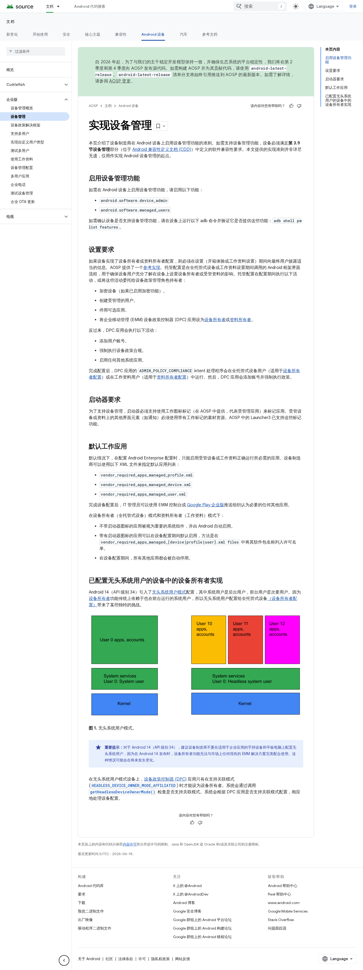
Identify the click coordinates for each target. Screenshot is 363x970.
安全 (66, 34)
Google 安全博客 (187, 911)
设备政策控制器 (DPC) (165, 779)
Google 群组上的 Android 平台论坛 (202, 919)
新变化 (12, 34)
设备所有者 (215, 319)
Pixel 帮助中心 (279, 894)
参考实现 (151, 267)
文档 (50, 6)
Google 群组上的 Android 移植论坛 (202, 936)
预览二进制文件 (91, 911)
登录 (353, 6)
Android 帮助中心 (282, 885)
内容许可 (130, 844)
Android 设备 (153, 34)
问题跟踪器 (277, 928)
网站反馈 (182, 959)
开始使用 (40, 34)
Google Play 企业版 (205, 505)
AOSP (93, 105)
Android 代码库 (91, 885)
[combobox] (260, 6)
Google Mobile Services (287, 911)
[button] (31, 84)
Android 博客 (184, 902)
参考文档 (209, 34)
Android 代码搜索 (89, 6)
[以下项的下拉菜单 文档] (60, 6)
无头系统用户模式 (169, 592)
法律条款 (125, 959)
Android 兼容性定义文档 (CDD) (161, 149)
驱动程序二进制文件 (94, 928)
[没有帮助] (299, 106)
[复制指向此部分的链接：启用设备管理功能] (145, 179)
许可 (142, 959)
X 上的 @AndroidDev (190, 894)
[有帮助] (291, 106)
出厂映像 (85, 919)
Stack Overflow (281, 919)
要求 (81, 894)
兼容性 (120, 34)
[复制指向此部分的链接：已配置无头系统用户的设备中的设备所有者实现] (228, 581)
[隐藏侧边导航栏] (64, 960)
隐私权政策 (160, 959)
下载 (81, 902)
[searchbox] (35, 51)
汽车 (184, 34)
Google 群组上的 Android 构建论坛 (202, 928)
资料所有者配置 (172, 377)
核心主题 (92, 34)
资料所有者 (240, 319)
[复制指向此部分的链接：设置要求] (119, 250)
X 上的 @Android (187, 885)
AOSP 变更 (120, 81)
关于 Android (89, 959)
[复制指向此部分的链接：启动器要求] (126, 400)
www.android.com (283, 902)
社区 (109, 959)
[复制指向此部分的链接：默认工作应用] (132, 447)
